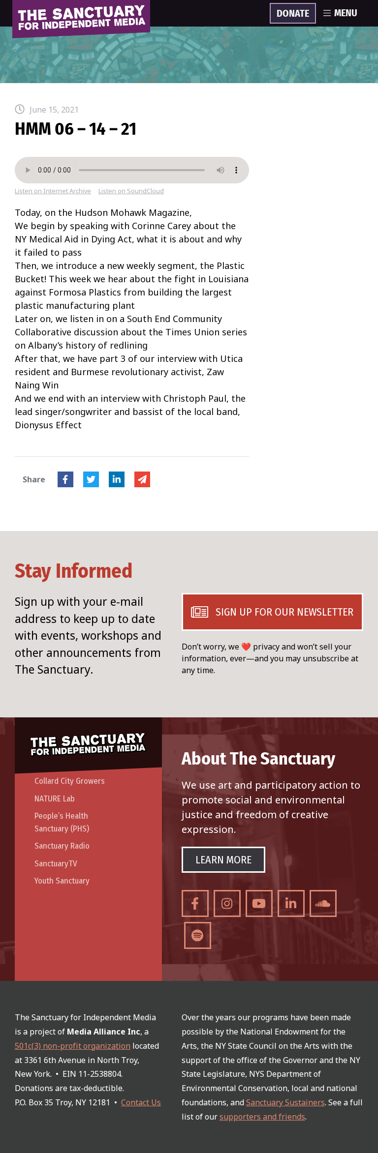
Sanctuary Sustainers (285, 1102)
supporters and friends (262, 1116)
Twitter (91, 479)
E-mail (142, 479)
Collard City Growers (69, 781)
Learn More (223, 859)
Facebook (65, 479)
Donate (293, 14)
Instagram (227, 903)
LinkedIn (117, 479)
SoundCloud (323, 903)
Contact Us (141, 1102)
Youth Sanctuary (62, 881)
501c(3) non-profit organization (72, 1045)
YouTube (259, 903)
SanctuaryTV (55, 863)
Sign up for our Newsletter (284, 612)
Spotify (197, 935)
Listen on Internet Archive (53, 191)
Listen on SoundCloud (131, 191)
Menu (345, 13)
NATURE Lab (54, 799)
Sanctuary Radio (62, 846)
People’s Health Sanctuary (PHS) (61, 822)
